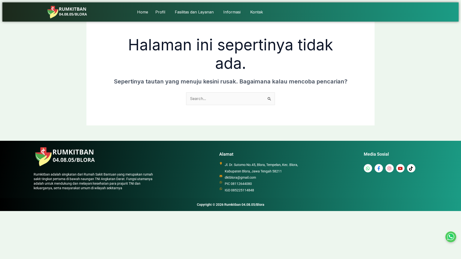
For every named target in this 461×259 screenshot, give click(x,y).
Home (142, 12)
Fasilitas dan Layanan (194, 12)
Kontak (256, 12)
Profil (160, 12)
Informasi (232, 12)
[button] (161, 12)
